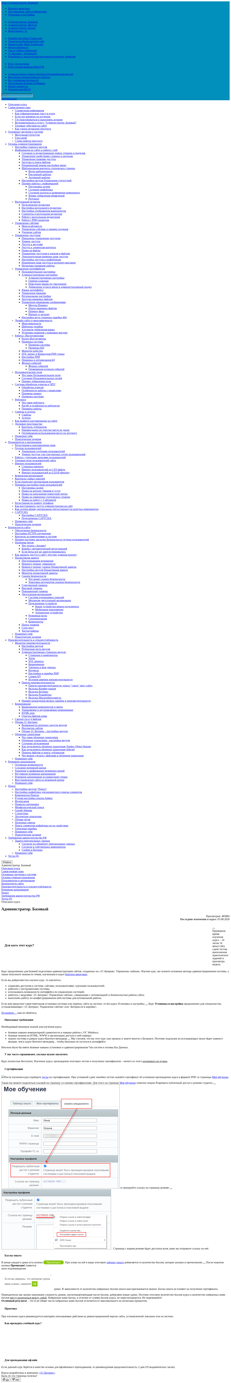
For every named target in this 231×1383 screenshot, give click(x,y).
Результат (33, 198)
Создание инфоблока (40, 189)
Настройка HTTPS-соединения (33, 533)
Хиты (31, 658)
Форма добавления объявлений (46, 195)
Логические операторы (28, 816)
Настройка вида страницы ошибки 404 (44, 317)
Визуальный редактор (27, 201)
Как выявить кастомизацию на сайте (36, 420)
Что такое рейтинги (33, 402)
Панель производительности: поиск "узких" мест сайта (60, 685)
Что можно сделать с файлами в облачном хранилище (53, 755)
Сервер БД (34, 676)
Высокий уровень (32, 588)
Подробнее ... (9, 1012)
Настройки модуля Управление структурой (47, 180)
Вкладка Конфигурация (42, 688)
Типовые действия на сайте (31, 125)
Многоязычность (31, 323)
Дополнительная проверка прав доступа (45, 256)
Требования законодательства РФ (27, 837)
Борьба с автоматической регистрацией (44, 548)
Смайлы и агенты (25, 411)
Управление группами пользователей (43, 451)
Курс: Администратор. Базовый (19, 2)
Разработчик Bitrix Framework (25, 38)
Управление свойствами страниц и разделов (47, 156)
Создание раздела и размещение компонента (54, 192)
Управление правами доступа (39, 159)
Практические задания (28, 439)
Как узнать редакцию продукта (33, 128)
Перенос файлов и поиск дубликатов (43, 752)
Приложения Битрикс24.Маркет (26, 83)
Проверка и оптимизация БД (38, 360)
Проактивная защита (27, 557)
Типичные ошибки (26, 828)
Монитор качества (32, 350)
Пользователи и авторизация (24, 442)
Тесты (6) (13, 856)
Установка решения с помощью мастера (44, 332)
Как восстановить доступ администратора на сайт (44, 506)
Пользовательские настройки (38, 271)
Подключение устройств (42, 603)
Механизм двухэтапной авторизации (49, 600)
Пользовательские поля (28, 372)
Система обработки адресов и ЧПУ (35, 384)
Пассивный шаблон (39, 174)
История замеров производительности (50, 679)
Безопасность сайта (19, 527)
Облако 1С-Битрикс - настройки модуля (45, 731)
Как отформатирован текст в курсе (35, 113)
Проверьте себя (23, 436)
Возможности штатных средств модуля (44, 725)
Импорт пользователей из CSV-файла (43, 469)
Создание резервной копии (30, 767)
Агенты (26, 417)
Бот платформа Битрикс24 (23, 80)
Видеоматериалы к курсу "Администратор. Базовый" (46, 122)
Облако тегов (22, 819)
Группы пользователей (28, 448)
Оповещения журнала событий (46, 369)
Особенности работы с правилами (41, 390)
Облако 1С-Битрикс (26, 722)
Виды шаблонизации (40, 171)
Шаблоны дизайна (32, 326)
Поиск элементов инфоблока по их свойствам (41, 825)
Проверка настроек (33, 396)
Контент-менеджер (19, 8)
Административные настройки (40, 274)
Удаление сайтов (31, 232)
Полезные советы (25, 822)
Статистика (21, 813)
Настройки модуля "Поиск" (31, 789)
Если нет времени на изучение (32, 116)
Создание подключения (35, 743)
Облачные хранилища (27, 734)
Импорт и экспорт (39, 314)
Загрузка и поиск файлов (36, 162)
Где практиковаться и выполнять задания (38, 119)
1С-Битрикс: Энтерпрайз (22, 53)
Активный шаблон (39, 177)
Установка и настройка (21, 14)
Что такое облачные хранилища (40, 737)
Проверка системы (32, 341)
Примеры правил (32, 393)
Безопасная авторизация (29, 475)
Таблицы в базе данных (42, 667)
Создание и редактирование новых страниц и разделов (53, 153)
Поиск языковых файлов (42, 308)
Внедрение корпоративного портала (29, 77)
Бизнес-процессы (18, 86)
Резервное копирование (22, 761)
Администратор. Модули (22, 24)
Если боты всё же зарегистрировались (44, 551)
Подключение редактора (36, 204)
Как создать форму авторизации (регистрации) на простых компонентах (57, 509)
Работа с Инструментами (29, 335)
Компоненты (35, 621)
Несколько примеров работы (38, 265)
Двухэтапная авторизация (36, 594)
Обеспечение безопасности (30, 530)
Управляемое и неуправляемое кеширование (47, 709)
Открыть (7, 862)
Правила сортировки (27, 804)
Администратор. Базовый (23, 21)
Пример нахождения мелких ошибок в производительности (56, 700)
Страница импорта (32, 466)
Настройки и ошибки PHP (43, 673)
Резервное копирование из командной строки (41, 776)
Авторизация (9, 98)
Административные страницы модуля (44, 652)
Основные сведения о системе (25, 131)
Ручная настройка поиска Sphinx (34, 798)
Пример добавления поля (36, 381)
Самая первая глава (19, 107)
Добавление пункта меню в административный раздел (60, 287)
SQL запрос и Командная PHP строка (43, 353)
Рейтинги (20, 399)
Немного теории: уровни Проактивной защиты (49, 566)
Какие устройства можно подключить (57, 606)
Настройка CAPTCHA (35, 515)
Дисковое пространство (28, 423)
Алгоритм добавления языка (38, 329)
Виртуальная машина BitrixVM (26, 66)
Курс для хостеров (18, 63)
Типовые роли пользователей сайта (35, 460)
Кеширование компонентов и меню (42, 706)
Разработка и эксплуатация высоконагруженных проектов (42, 56)
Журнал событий (31, 363)
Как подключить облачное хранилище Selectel (48, 749)
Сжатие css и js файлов (28, 719)
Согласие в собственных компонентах (44, 846)
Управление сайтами (27, 223)
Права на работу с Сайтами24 (39, 500)
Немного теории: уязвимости (38, 563)
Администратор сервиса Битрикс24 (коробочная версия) (40, 74)
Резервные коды (37, 615)
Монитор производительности (32, 643)
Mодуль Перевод (38, 305)
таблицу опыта (115, 1262)
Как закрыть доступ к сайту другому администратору (46, 554)
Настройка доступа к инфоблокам (41, 259)
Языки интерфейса (32, 290)
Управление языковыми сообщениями (44, 302)
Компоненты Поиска (27, 795)
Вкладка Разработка (39, 694)
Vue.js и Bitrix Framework (22, 50)
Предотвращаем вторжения (37, 560)
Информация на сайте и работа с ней (36, 150)
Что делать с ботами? (34, 545)
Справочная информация (29, 110)
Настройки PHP (31, 357)
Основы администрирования (25, 144)
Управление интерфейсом (30, 268)
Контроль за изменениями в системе (36, 536)
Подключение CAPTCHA (36, 518)
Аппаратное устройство (49, 612)
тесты (45, 1077)
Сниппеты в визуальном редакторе (42, 213)
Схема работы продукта (28, 140)
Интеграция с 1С (18, 31)
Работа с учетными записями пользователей (40, 457)
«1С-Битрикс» (47, 1372)
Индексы (33, 670)
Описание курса (17, 104)
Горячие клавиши (38, 280)
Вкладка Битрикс (38, 691)
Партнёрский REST (19, 89)
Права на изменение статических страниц (46, 496)
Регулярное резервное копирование (35, 773)
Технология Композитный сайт (26, 41)
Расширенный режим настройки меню (44, 165)
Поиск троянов (30, 624)
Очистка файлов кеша (34, 716)
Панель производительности (38, 682)
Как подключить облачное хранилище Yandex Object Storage (56, 746)
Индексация (22, 801)
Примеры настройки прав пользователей (38, 484)
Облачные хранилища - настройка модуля (46, 740)
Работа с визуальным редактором (41, 217)
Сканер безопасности (34, 576)
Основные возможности (29, 764)
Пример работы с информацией (40, 183)
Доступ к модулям (32, 244)
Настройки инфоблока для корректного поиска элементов (48, 792)
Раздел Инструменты (34, 338)
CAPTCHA (21, 512)
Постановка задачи (39, 186)
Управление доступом (27, 235)
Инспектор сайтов (32, 728)
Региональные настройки (36, 296)
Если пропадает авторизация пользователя (39, 481)
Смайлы (26, 414)
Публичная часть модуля (36, 649)
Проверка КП (36, 347)
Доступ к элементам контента (39, 247)
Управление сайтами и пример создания (45, 229)
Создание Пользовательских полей (42, 378)
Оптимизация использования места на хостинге (49, 433)
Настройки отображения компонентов (44, 210)
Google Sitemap (23, 810)
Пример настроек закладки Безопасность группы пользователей (52, 539)
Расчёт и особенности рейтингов (41, 405)
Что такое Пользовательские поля (41, 375)
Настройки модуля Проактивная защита (45, 570)
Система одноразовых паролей (46, 597)
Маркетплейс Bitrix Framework (25, 44)
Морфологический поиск (29, 807)
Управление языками (34, 293)
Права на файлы (31, 250)
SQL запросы (36, 661)
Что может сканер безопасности (46, 579)
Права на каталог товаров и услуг (41, 490)
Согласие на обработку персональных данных (48, 843)
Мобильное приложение (49, 609)
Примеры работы (32, 408)
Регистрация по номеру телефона (34, 503)
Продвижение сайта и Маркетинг (27, 11)
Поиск (12, 786)
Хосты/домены (30, 630)
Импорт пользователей (28, 463)
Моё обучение (220, 1077)
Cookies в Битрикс (32, 849)
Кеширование (36, 664)
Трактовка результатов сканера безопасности (54, 582)
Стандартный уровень (34, 585)
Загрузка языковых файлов (37, 299)
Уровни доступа (31, 241)
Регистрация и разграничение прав (35, 445)
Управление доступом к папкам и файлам (46, 253)
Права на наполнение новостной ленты (44, 493)
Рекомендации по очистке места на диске (46, 430)
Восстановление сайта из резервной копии (39, 779)
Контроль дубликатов (34, 426)
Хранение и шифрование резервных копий (40, 770)
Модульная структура (27, 134)
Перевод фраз (36, 311)
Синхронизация (37, 618)
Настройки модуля (32, 646)
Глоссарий (21, 137)
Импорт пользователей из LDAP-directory (46, 472)
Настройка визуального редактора (41, 207)
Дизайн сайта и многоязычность (33, 320)
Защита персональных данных (32, 840)
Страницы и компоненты (43, 655)
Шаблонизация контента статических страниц (48, 168)
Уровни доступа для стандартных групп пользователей (53, 454)
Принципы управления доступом (41, 238)
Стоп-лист (28, 627)
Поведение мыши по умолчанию (47, 283)
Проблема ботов (24, 542)
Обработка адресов (33, 387)
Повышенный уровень (35, 591)
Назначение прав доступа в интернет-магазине (49, 262)
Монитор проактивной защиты (40, 573)
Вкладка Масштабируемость (44, 697)
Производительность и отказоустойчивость (33, 640)
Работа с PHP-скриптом (35, 220)
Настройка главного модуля (31, 147)
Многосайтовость (18, 47)
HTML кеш (28, 713)
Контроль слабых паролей (30, 478)
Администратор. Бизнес (22, 28)
